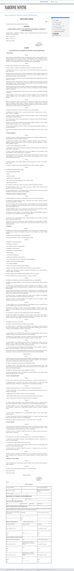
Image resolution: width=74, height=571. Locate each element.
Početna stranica (55, 1)
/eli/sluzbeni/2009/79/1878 (59, 31)
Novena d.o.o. (53, 569)
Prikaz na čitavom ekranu (57, 35)
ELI (34, 569)
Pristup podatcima (28, 569)
